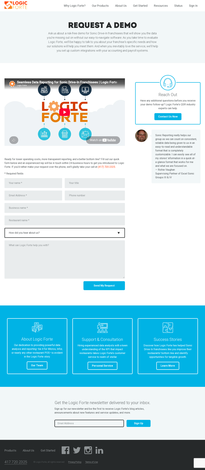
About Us (121, 5)
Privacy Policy (74, 462)
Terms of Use (91, 462)
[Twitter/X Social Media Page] (77, 451)
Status (178, 5)
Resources (161, 5)
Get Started (140, 5)
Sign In (193, 5)
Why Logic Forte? (75, 5)
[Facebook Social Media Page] (65, 451)
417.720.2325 (15, 462)
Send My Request (104, 285)
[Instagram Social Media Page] (88, 451)
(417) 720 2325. (107, 166)
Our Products (100, 5)
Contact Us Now (168, 116)
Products (10, 450)
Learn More (168, 365)
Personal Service (102, 365)
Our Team (37, 365)
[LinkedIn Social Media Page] (99, 451)
